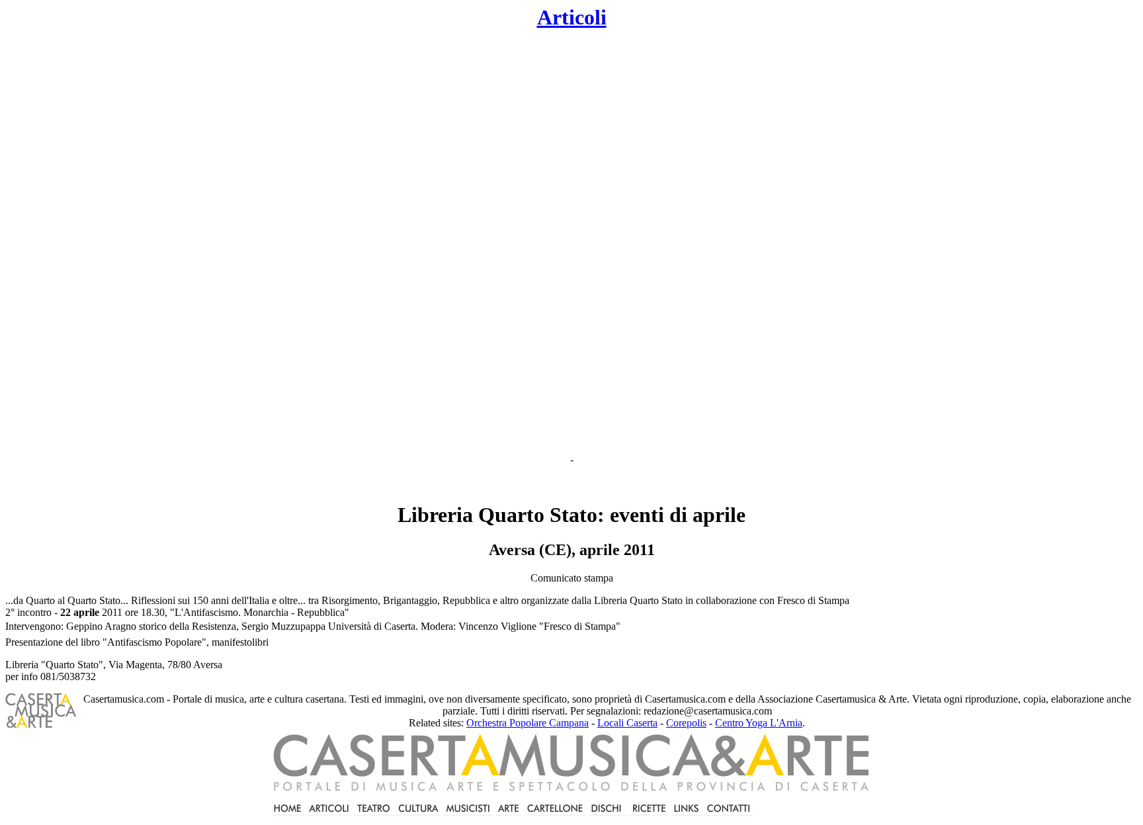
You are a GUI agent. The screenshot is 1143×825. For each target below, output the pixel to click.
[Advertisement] (463, 242)
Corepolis (686, 722)
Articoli (572, 17)
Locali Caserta (627, 722)
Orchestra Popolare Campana (527, 722)
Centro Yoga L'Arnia (758, 722)
